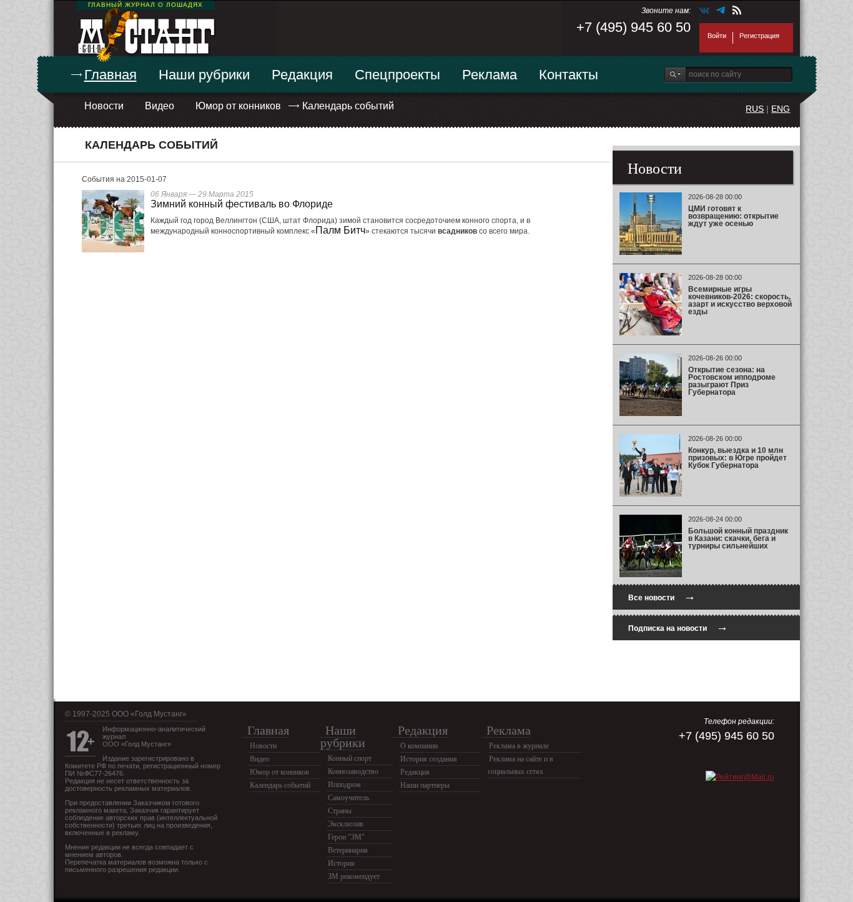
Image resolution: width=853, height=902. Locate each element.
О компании (419, 745)
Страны (340, 810)
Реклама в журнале (519, 745)
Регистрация (759, 35)
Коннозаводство (353, 771)
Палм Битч (340, 230)
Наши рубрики (204, 74)
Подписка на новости (678, 626)
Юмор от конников (238, 106)
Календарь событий (348, 106)
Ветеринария (348, 850)
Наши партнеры (425, 785)
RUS (755, 109)
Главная (110, 74)
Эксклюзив (345, 824)
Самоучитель (348, 797)
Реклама (489, 74)
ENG (780, 109)
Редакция (302, 74)
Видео (159, 106)
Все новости (662, 596)
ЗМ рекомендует (354, 876)
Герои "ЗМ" (346, 837)
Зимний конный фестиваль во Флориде (241, 204)
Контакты (568, 74)
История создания (428, 759)
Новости (104, 106)
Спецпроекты (397, 74)
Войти (717, 35)
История (341, 863)
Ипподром (344, 784)
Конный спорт (350, 758)
